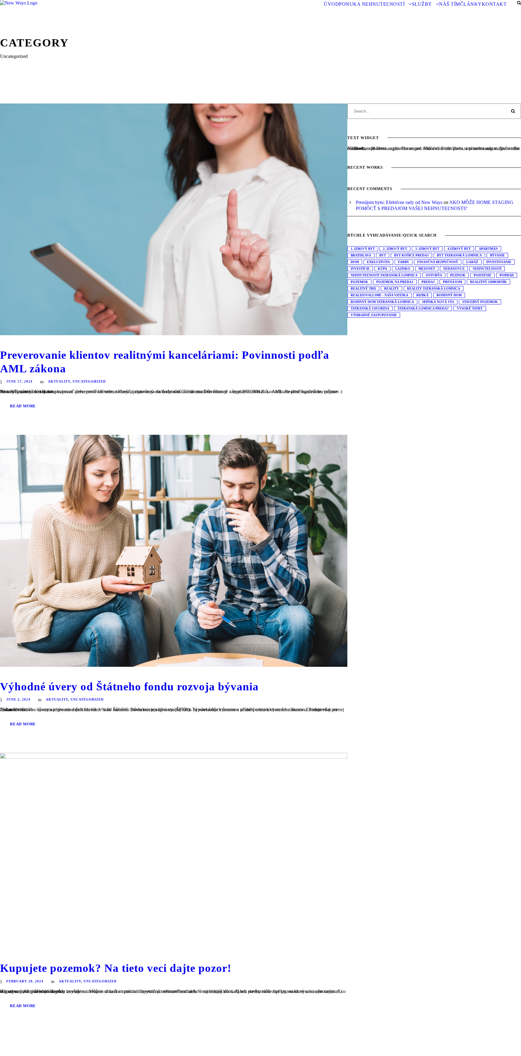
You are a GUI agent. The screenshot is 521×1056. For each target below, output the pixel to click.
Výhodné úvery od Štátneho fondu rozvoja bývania (129, 686)
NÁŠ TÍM (449, 4)
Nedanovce (454, 268)
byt (382, 255)
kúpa (382, 268)
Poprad (507, 275)
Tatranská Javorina (370, 308)
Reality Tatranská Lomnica (433, 288)
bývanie (497, 255)
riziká (422, 295)
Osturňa (434, 275)
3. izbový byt (427, 248)
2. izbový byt (395, 248)
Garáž (472, 262)
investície (360, 268)
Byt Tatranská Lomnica (459, 255)
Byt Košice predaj (411, 255)
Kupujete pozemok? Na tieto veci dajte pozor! (115, 968)
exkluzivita (378, 262)
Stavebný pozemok (480, 302)
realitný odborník (488, 282)
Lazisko (402, 268)
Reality (391, 288)
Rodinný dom (449, 295)
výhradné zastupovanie (374, 315)
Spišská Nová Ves (438, 302)
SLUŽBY (422, 4)
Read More (23, 406)
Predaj (428, 282)
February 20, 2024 (24, 981)
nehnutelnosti (487, 268)
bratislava (361, 255)
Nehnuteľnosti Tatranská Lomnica (384, 275)
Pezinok (458, 275)
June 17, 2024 (19, 381)
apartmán (488, 248)
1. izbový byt (363, 248)
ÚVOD (331, 4)
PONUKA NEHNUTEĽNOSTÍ (372, 4)
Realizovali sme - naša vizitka (379, 295)
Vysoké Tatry (470, 308)
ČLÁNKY (471, 4)
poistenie (482, 275)
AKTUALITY (59, 381)
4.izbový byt (459, 248)
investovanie (498, 262)
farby (403, 262)
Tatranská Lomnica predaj (423, 308)
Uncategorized (89, 381)
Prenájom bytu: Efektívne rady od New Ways (399, 202)
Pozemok (359, 282)
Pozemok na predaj (394, 282)
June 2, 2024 (18, 699)
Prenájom (452, 282)
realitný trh (363, 288)
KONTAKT (494, 4)
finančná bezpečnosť (437, 262)
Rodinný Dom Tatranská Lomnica (382, 302)
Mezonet (426, 268)
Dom (355, 262)
